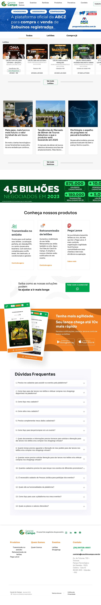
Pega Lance (14, 557)
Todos (29, 35)
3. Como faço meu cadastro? (27, 402)
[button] (7, 20)
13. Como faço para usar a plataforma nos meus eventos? (38, 497)
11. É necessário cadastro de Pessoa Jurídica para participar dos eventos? (45, 478)
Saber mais (71, 261)
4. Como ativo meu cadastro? (27, 411)
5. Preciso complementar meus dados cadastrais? (35, 421)
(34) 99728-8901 (82, 547)
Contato (84, 3)
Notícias (45, 3)
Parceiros (71, 3)
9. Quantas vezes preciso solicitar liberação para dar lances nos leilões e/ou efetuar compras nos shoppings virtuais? (48, 459)
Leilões (50, 35)
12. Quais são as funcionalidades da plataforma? (35, 487)
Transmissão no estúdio (19, 548)
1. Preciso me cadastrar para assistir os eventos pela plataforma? (41, 383)
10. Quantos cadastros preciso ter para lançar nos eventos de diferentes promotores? (49, 468)
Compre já (71, 35)
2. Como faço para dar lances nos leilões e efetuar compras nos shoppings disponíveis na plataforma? (45, 392)
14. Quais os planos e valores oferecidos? (32, 506)
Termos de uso (56, 593)
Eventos (33, 3)
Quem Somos (21, 4)
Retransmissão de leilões (19, 553)
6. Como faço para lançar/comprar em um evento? (35, 430)
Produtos (58, 3)
